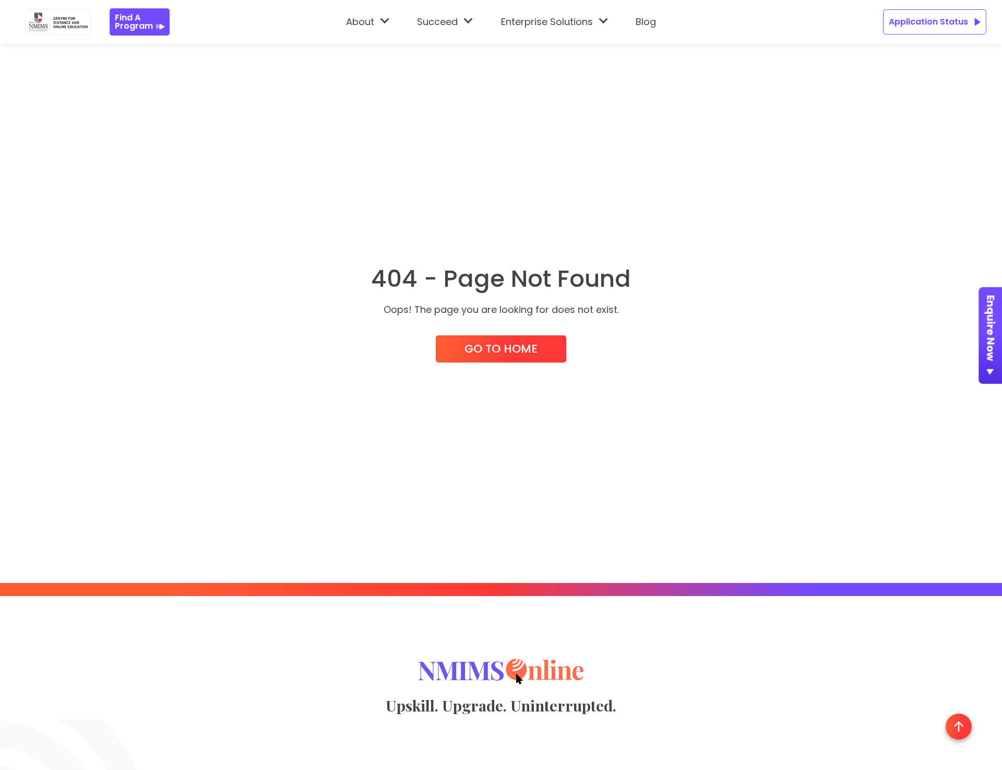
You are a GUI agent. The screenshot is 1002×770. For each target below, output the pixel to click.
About (360, 21)
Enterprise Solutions (547, 21)
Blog (646, 21)
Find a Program (134, 21)
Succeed (437, 21)
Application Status (928, 22)
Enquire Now (991, 328)
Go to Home (501, 349)
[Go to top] (959, 727)
